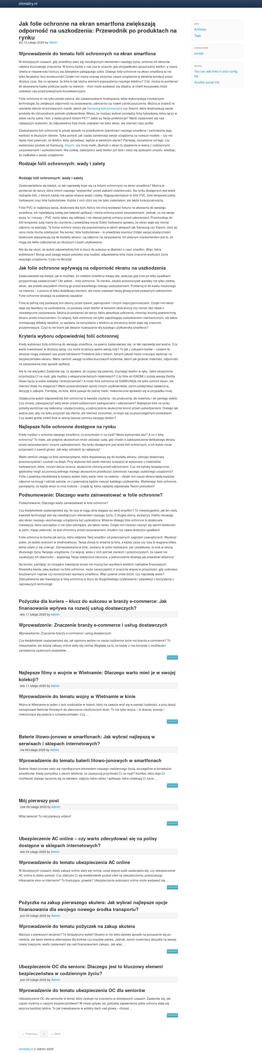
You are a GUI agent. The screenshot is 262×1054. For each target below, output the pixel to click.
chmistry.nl (28, 3)
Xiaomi (69, 145)
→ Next (55, 1034)
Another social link (206, 82)
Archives (200, 29)
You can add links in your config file (215, 73)
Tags (197, 35)
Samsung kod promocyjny (104, 108)
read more (172, 657)
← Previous (30, 1034)
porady (199, 53)
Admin (53, 42)
